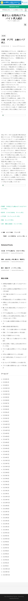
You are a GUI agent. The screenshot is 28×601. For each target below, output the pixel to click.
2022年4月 (6, 520)
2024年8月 (6, 436)
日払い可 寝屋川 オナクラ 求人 (11, 335)
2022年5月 (6, 517)
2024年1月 (6, 457)
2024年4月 (6, 448)
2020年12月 (6, 569)
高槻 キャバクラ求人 (7, 220)
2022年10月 (6, 502)
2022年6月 (6, 514)
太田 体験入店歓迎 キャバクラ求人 (11, 224)
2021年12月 (6, 532)
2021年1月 (6, 566)
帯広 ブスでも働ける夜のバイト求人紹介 (14, 329)
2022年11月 (6, 499)
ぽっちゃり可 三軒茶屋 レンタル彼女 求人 (14, 362)
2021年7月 (6, 548)
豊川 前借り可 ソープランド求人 (11, 268)
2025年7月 (6, 403)
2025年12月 (6, 388)
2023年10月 (6, 466)
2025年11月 (6, 391)
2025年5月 (6, 409)
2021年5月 (6, 554)
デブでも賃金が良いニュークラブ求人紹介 (14, 313)
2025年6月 (6, 406)
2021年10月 (6, 539)
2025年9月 (6, 397)
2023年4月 (6, 484)
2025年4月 (6, 412)
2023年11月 (6, 463)
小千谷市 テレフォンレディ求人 (10, 216)
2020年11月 (6, 572)
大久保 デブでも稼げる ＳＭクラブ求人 (13, 251)
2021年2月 (6, 563)
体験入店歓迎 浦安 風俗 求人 (11, 326)
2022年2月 (6, 526)
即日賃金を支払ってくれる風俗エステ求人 (12, 10)
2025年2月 (6, 418)
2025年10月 (6, 394)
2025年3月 (6, 415)
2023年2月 (6, 490)
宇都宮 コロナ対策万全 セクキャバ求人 (14, 236)
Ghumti (20, 596)
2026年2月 (6, 382)
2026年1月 (6, 385)
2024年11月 (6, 427)
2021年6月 (6, 551)
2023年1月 (6, 493)
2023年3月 (6, 487)
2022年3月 (6, 523)
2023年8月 (6, 472)
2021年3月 (6, 560)
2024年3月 (6, 451)
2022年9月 (6, 505)
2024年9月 (6, 433)
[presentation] (25, 10)
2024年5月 (6, 445)
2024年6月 (6, 442)
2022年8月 (6, 508)
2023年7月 (6, 475)
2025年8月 (6, 400)
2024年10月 (6, 430)
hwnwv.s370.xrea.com (19, 46)
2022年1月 (6, 529)
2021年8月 (6, 545)
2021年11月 (6, 536)
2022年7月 (6, 511)
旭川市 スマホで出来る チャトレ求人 (12, 212)
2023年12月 (6, 460)
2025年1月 (6, 421)
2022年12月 (6, 496)
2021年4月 (6, 557)
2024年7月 (6, 439)
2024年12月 (6, 424)
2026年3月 (6, 379)
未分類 (3, 35)
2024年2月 (6, 454)
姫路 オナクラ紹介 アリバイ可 (11, 232)
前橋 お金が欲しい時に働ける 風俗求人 (13, 259)
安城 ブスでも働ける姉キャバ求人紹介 (14, 332)
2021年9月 (6, 541)
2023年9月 (6, 469)
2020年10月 (6, 575)
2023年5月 (6, 481)
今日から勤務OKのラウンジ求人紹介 (13, 354)
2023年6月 (6, 478)
